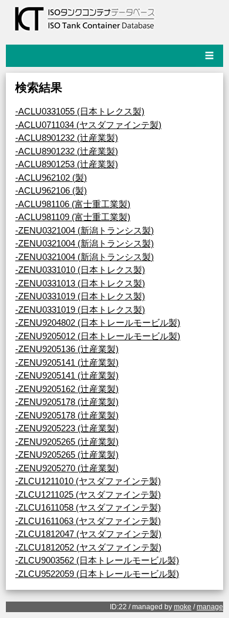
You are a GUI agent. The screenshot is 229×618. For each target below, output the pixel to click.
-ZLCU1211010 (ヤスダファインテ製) (88, 481)
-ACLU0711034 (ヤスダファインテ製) (88, 125)
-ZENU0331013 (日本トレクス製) (80, 283)
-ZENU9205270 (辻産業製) (67, 468)
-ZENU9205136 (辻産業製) (67, 349)
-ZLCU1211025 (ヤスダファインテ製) (88, 494)
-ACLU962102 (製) (51, 178)
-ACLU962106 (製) (51, 190)
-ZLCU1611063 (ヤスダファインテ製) (88, 521)
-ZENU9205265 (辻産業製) (67, 442)
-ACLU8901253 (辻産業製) (66, 164)
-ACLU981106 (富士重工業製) (72, 204)
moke (182, 607)
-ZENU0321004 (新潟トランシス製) (84, 230)
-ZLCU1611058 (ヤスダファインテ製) (88, 507)
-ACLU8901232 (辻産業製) (66, 138)
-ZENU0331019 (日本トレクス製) (80, 296)
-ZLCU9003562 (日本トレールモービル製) (97, 560)
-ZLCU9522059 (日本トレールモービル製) (97, 574)
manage (210, 607)
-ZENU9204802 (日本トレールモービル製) (97, 322)
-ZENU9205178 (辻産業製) (67, 402)
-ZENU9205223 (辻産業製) (67, 428)
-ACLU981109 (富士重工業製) (72, 217)
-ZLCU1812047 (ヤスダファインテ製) (88, 534)
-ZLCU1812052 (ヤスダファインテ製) (88, 547)
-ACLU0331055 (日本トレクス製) (79, 111)
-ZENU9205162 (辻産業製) (67, 389)
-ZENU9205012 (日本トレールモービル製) (97, 336)
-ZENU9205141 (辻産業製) (67, 362)
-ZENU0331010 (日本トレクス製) (80, 270)
